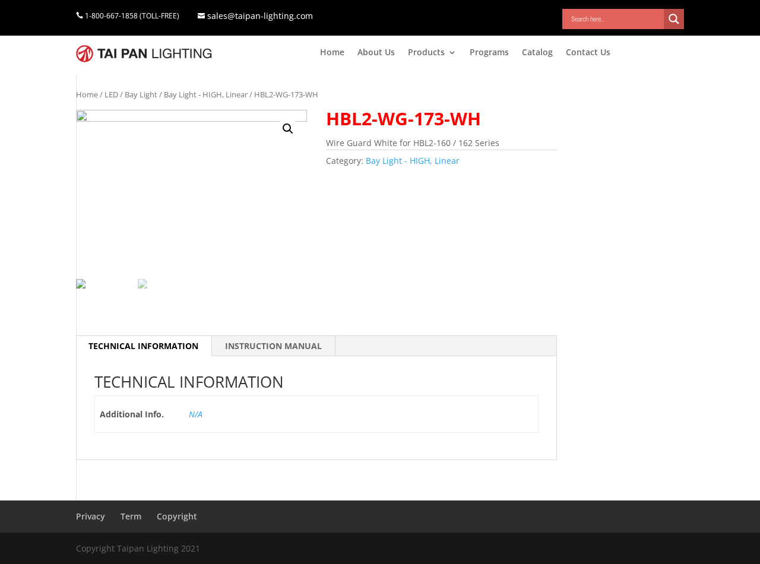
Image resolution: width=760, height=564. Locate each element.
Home (332, 53)
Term (131, 516)
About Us (376, 53)
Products (426, 53)
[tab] (143, 346)
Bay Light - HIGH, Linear (206, 94)
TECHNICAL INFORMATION (143, 345)
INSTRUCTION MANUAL (273, 345)
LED (111, 94)
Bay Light (141, 94)
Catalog (537, 53)
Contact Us (588, 53)
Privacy (90, 516)
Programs (489, 53)
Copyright (177, 516)
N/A (195, 414)
